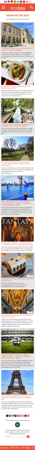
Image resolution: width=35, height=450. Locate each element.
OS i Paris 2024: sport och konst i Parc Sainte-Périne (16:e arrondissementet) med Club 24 (15, 163)
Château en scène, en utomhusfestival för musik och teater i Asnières (17, 49)
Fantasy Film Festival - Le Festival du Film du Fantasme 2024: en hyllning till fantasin (17, 244)
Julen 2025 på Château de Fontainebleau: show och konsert (17, 316)
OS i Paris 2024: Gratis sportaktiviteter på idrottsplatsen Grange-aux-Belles (16, 125)
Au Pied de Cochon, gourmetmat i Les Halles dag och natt (15, 87)
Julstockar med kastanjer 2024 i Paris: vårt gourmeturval (17, 280)
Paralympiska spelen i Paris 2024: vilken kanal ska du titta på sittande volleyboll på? (16, 397)
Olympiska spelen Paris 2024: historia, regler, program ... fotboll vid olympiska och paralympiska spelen (16, 356)
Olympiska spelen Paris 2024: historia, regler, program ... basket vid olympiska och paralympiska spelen (16, 203)
